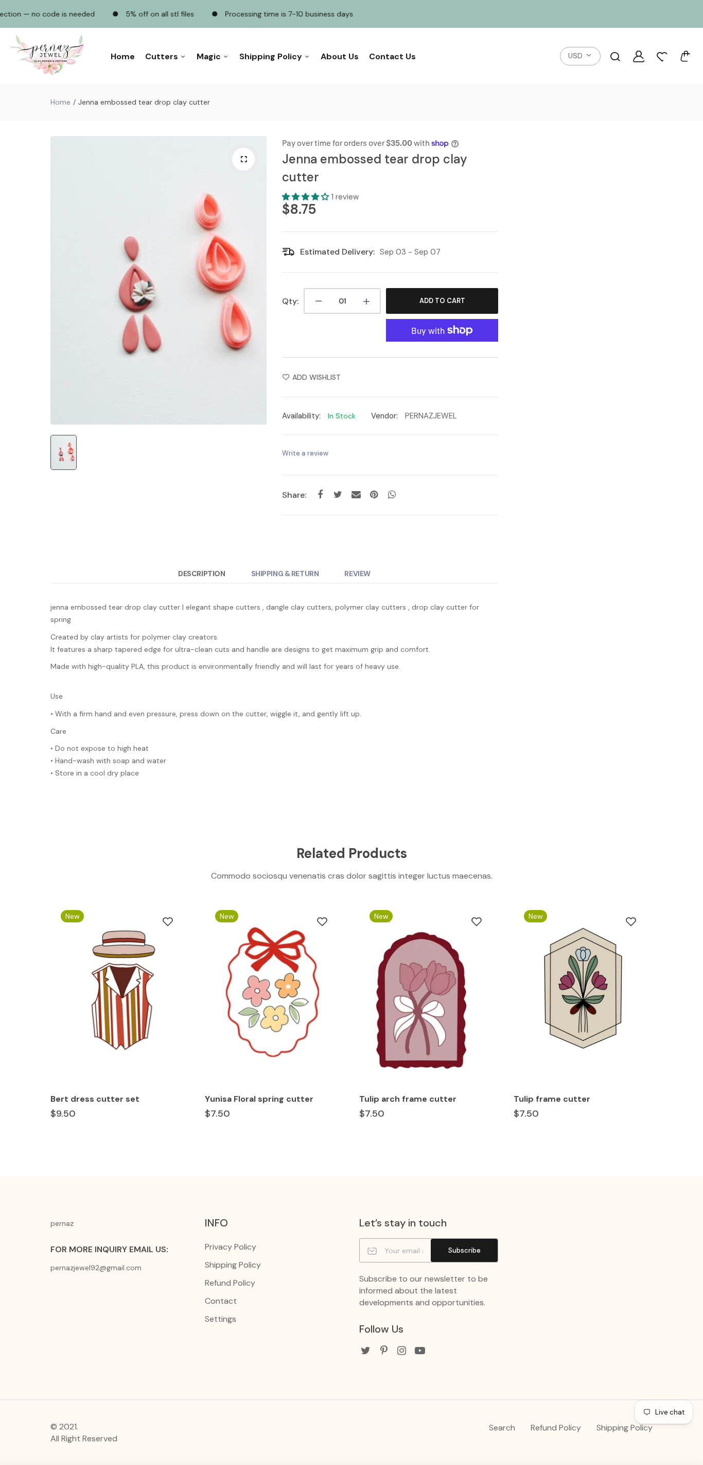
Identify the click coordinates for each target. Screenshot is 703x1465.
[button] (306, 197)
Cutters (162, 56)
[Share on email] (355, 494)
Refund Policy (230, 1282)
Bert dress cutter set (94, 1098)
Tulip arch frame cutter (407, 1098)
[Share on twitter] (337, 494)
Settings (220, 1319)
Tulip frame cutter (552, 1098)
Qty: (290, 301)
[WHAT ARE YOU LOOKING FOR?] (615, 56)
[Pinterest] (383, 1350)
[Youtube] (419, 1350)
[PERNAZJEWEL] (49, 56)
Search (502, 1427)
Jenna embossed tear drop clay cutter (374, 168)
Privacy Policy (230, 1246)
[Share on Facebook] (319, 494)
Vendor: (384, 416)
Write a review (305, 453)
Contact (221, 1300)
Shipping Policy (271, 56)
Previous (49, 1025)
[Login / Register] (638, 56)
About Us (340, 56)
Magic (210, 56)
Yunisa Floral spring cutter (259, 1098)
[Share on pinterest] (373, 494)
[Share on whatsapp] (391, 494)
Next (653, 1025)
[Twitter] (365, 1350)
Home (123, 56)
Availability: (301, 416)
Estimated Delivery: (337, 251)
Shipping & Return (285, 573)
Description (201, 573)
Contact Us (392, 56)
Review (357, 573)
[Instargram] (401, 1350)
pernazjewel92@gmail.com (96, 1267)
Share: (294, 495)
